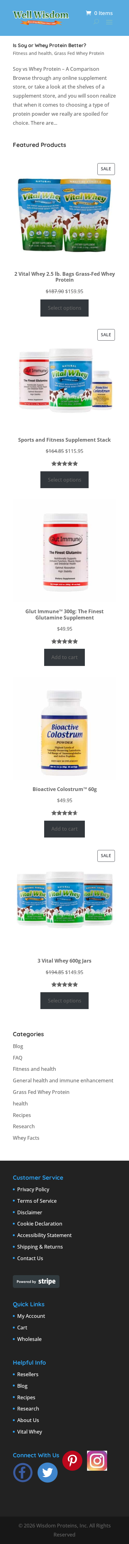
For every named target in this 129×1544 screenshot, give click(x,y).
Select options (64, 307)
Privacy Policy (33, 1189)
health (20, 1103)
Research (24, 1126)
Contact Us (30, 1258)
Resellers (28, 1374)
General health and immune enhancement (63, 1080)
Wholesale (29, 1339)
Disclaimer (29, 1212)
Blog (18, 1046)
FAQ (18, 1057)
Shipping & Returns (40, 1246)
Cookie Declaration (39, 1223)
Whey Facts (26, 1137)
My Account (31, 1316)
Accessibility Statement (44, 1235)
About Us (28, 1420)
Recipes (22, 1115)
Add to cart (64, 657)
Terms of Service (37, 1200)
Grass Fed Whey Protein (79, 53)
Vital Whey (29, 1431)
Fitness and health (32, 53)
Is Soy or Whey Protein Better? (49, 45)
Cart (22, 1327)
